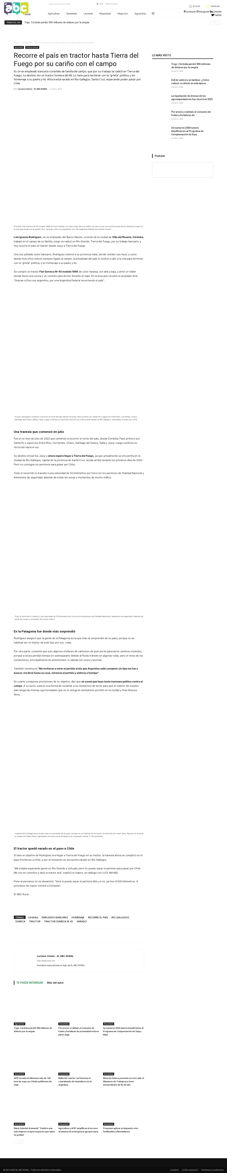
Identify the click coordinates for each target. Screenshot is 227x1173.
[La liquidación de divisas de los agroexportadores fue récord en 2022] (160, 102)
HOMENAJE (78, 917)
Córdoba (33, 917)
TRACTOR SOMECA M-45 (58, 921)
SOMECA (20, 921)
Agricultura (19, 1024)
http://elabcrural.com (46, 961)
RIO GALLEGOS (120, 917)
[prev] (213, 22)
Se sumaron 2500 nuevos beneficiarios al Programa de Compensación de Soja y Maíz (123, 1031)
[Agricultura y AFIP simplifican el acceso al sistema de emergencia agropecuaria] (78, 1107)
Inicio (16, 42)
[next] (218, 22)
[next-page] (21, 1141)
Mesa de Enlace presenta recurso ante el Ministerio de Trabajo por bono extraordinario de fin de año (123, 1081)
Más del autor (55, 982)
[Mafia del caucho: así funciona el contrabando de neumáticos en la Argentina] (78, 1057)
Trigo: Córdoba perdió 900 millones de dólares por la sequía (56, 22)
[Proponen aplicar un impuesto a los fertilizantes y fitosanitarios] (123, 1107)
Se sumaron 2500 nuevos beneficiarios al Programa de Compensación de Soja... (187, 131)
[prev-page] (16, 1141)
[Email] (127, 935)
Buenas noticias (32, 47)
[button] (194, 6)
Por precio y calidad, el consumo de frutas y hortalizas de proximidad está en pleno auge (78, 1031)
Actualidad (27, 42)
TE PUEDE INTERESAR (29, 982)
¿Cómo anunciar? (190, 1170)
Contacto (174, 1170)
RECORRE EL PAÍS (98, 917)
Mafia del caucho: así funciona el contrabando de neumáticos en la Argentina (75, 1081)
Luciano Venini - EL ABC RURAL (32, 89)
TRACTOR (34, 921)
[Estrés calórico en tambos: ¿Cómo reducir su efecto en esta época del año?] (160, 86)
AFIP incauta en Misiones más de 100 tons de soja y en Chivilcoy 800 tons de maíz (33, 1081)
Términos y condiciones (212, 1170)
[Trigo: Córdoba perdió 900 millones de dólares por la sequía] (34, 1007)
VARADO (82, 921)
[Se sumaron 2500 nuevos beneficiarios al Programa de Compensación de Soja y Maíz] (123, 1007)
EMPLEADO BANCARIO (55, 917)
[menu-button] (153, 14)
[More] (135, 935)
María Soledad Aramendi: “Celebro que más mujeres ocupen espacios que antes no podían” (34, 1131)
